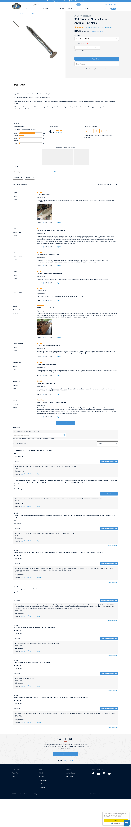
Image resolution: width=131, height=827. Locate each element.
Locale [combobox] (28, 177)
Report (59, 222)
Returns (41, 776)
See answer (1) (113, 545)
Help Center (65, 754)
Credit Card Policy (92, 793)
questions (17, 555)
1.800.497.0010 (110, 4)
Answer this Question (109, 461)
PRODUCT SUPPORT (66, 8)
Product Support (71, 773)
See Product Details (97, 31)
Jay (15, 453)
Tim (15, 486)
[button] (86, 131)
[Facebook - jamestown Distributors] (93, 774)
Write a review (96, 27)
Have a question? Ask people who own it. (26, 431)
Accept (116, 820)
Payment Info (43, 780)
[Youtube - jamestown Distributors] (98, 774)
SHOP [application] (26, 8)
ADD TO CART (96, 58)
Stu (15, 520)
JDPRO (87, 8)
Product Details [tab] (19, 85)
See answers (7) (113, 690)
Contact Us (42, 787)
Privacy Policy (81, 793)
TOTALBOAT (44, 8)
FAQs (40, 784)
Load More (65, 423)
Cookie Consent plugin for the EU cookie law (115, 823)
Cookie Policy (103, 793)
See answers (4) (113, 655)
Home (17, 14)
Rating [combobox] (16, 177)
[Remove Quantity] (79, 47)
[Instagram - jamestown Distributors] (104, 774)
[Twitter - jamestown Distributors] (109, 774)
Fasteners (23, 14)
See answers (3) (113, 582)
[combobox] (109, 184)
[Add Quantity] (96, 47)
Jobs (13, 776)
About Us (15, 773)
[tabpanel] (65, 103)
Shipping (41, 773)
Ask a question (106, 27)
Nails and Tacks (31, 14)
